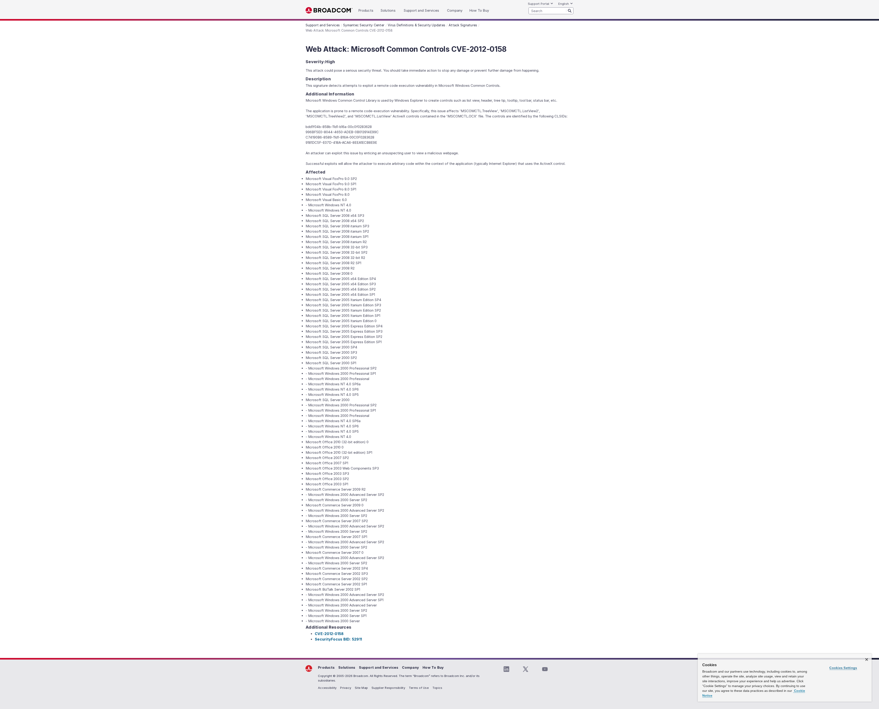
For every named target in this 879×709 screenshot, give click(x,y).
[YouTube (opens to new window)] (545, 669)
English (563, 3)
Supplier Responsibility (388, 688)
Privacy (345, 688)
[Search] (569, 11)
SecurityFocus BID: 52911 (338, 639)
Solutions (346, 667)
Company (410, 667)
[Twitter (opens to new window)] (525, 669)
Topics (437, 688)
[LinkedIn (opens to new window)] (506, 669)
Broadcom (329, 10)
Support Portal (538, 3)
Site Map (361, 688)
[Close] (866, 659)
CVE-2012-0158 (329, 633)
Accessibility (327, 688)
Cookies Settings (843, 668)
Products (326, 667)
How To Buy (433, 667)
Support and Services (378, 667)
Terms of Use (419, 688)
